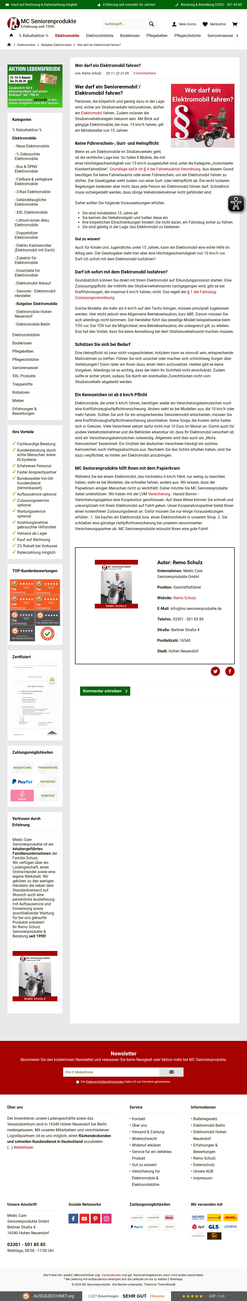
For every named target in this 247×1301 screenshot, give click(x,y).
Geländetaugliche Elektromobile (30, 202)
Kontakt (138, 1119)
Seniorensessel (25, 367)
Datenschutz (204, 1164)
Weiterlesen (23, 1147)
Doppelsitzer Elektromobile (26, 235)
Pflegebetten (23, 351)
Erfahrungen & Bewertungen (24, 411)
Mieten (18, 400)
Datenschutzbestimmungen (105, 1081)
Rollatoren (21, 392)
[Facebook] (73, 1218)
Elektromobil (91, 113)
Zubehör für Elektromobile (26, 260)
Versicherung (159, 494)
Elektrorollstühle (26, 335)
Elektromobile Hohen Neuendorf (33, 314)
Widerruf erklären (146, 1145)
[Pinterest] (95, 1218)
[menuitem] (235, 24)
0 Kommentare (145, 73)
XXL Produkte (23, 376)
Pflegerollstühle (25, 359)
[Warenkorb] (235, 24)
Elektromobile (24, 138)
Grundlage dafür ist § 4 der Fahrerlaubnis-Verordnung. (155, 169)
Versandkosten (111, 1275)
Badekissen (22, 343)
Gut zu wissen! (144, 1164)
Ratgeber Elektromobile (36, 303)
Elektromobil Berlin (209, 1125)
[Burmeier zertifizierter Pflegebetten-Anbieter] (35, 701)
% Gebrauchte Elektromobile (27, 156)
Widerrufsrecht (144, 1138)
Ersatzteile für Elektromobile (27, 273)
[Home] (11, 36)
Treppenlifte (22, 384)
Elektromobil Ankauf (33, 283)
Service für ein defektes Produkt (152, 1155)
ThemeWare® (166, 1284)
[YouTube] (84, 1218)
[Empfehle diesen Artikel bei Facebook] (230, 671)
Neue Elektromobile (32, 146)
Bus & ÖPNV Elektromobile (26, 169)
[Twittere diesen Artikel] (218, 671)
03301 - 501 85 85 (228, 5)
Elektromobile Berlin (32, 324)
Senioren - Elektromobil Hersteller (35, 293)
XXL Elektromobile (31, 212)
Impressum (202, 1178)
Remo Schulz (184, 598)
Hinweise (157, 1296)
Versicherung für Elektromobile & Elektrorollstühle (146, 1178)
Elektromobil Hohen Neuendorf (209, 1135)
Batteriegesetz (205, 1119)
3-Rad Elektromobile (32, 192)
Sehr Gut (135, 1296)
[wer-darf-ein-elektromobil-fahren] (203, 116)
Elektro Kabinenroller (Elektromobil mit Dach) (35, 247)
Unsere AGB (203, 1171)
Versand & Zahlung (148, 1132)
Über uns (139, 1125)
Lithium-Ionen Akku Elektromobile (32, 222)
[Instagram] (106, 1218)
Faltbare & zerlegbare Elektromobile (33, 181)
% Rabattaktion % (27, 130)
